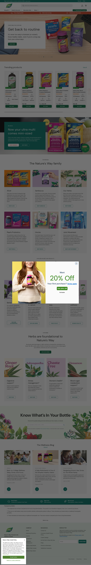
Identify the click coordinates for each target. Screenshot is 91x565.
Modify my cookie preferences (13, 560)
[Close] (24, 540)
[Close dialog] (76, 263)
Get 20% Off (62, 288)
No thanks (62, 292)
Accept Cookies (13, 557)
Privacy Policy (6, 554)
